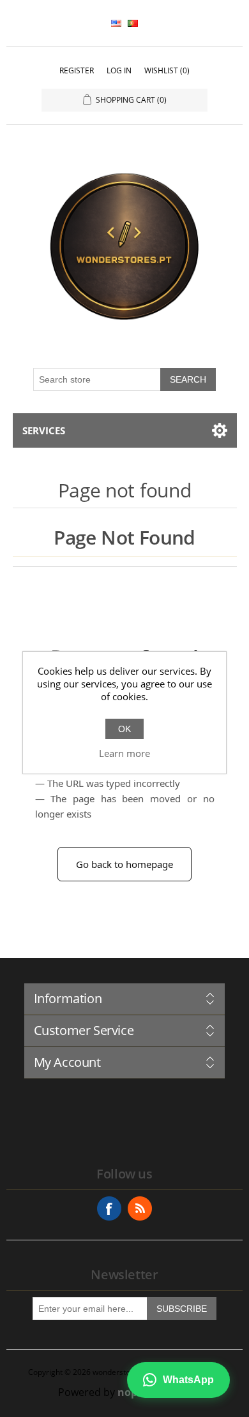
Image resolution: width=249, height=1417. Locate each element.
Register (76, 70)
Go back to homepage (124, 864)
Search (188, 379)
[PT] (132, 23)
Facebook (109, 1208)
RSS (140, 1208)
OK (124, 729)
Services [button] (43, 430)
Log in (119, 70)
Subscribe (181, 1308)
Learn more (124, 753)
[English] (116, 23)
